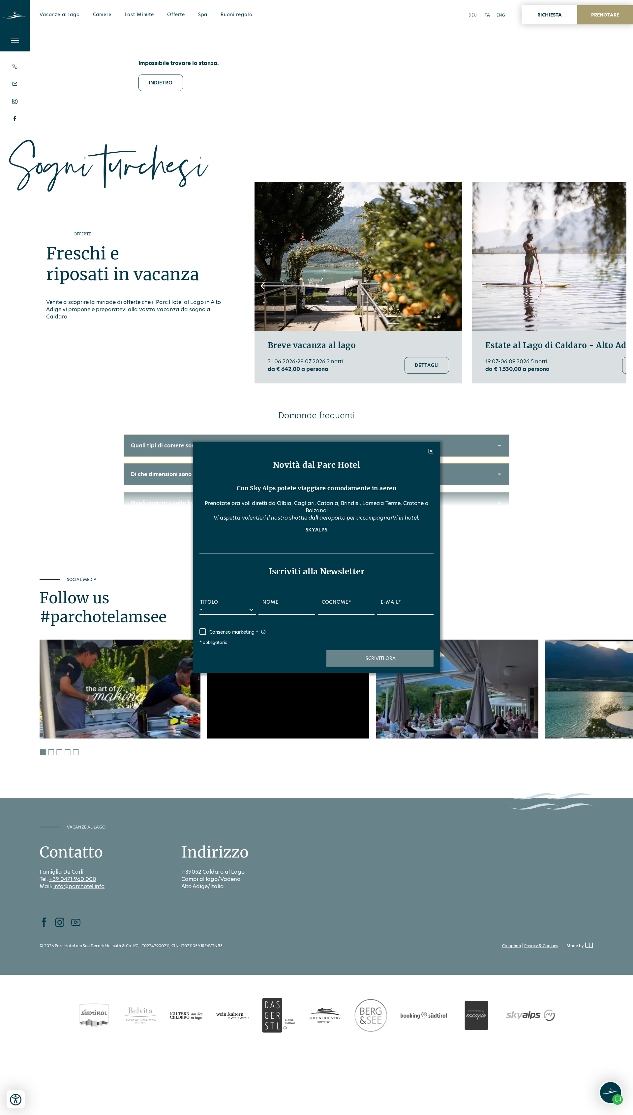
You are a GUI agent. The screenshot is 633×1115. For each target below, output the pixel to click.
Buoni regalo (236, 14)
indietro (161, 82)
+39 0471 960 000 (72, 879)
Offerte (176, 14)
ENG (501, 15)
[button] (292, 285)
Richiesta (549, 15)
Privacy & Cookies (541, 946)
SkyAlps (317, 530)
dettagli (427, 365)
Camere (102, 14)
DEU (472, 15)
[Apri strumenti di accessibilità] (16, 1099)
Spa (203, 14)
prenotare (605, 15)
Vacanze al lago (60, 14)
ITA (486, 15)
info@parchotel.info (79, 886)
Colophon (511, 946)
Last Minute (139, 14)
